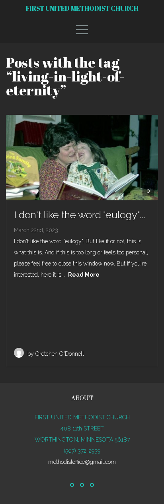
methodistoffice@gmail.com (82, 462)
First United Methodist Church (82, 8)
